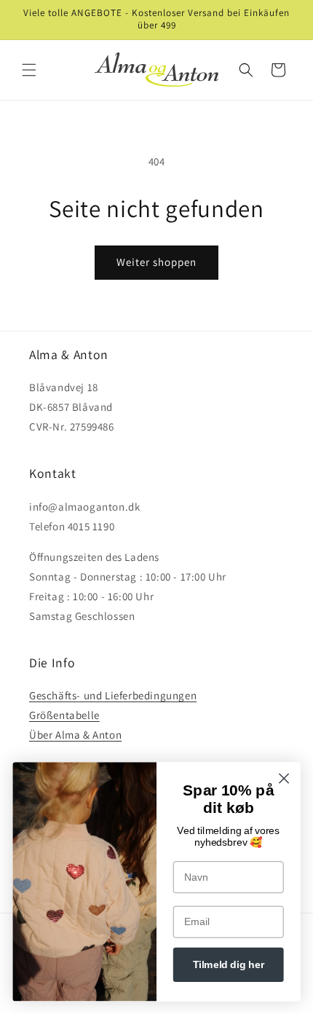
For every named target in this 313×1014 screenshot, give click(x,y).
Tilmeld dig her (228, 964)
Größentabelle (64, 715)
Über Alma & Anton (75, 735)
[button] (29, 70)
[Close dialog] (284, 778)
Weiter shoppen (156, 262)
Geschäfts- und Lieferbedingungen (113, 695)
